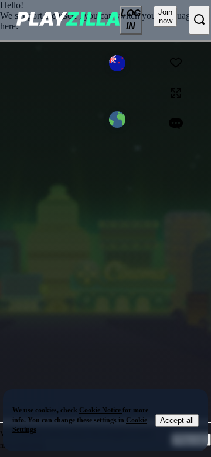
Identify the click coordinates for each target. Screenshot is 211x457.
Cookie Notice (100, 410)
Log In (131, 19)
